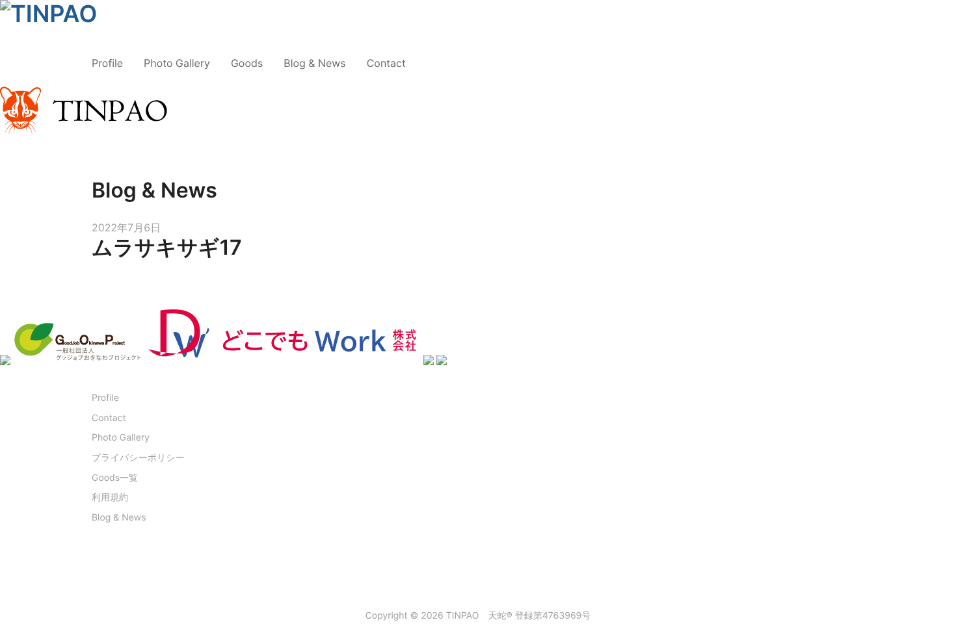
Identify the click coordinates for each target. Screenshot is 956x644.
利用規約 (110, 497)
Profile (107, 63)
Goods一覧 (115, 477)
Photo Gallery (177, 63)
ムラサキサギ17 (167, 247)
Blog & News (314, 63)
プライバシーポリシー (138, 457)
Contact (386, 63)
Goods (247, 63)
